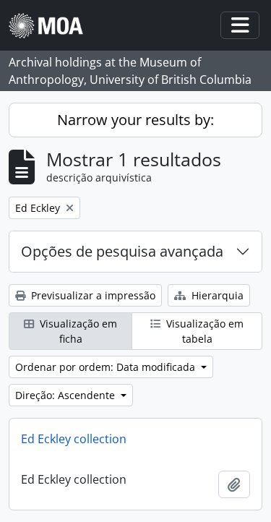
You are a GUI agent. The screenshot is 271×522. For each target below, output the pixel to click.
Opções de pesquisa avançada (122, 251)
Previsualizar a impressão (91, 295)
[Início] (52, 25)
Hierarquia (216, 295)
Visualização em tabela (203, 331)
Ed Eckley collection (73, 439)
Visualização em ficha (77, 331)
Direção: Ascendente (66, 395)
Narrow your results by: (135, 119)
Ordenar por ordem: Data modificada (106, 367)
